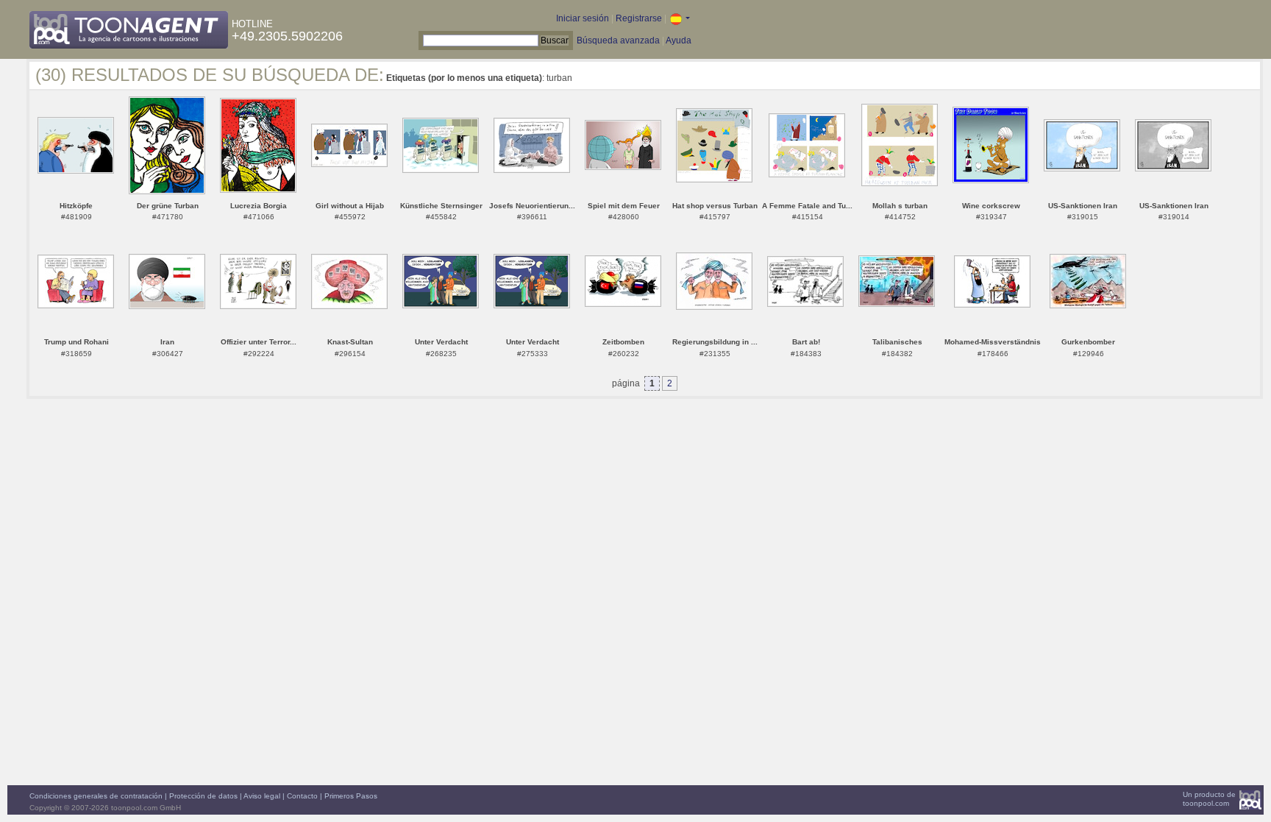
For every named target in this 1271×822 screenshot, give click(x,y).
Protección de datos (203, 796)
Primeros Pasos (350, 796)
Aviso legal (261, 796)
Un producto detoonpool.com (1209, 798)
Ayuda (678, 40)
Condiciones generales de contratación (96, 796)
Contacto (302, 796)
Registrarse (639, 18)
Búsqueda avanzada (618, 40)
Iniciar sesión (582, 18)
